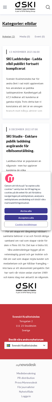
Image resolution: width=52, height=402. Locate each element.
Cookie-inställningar (26, 224)
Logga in (26, 396)
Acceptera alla (26, 217)
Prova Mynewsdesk (26, 382)
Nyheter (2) (8, 36)
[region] (26, 201)
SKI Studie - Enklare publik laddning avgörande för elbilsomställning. (21, 143)
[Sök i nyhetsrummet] (48, 7)
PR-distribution (26, 377)
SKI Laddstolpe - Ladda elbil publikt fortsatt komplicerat (24, 63)
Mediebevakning (26, 373)
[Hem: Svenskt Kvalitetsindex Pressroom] (25, 7)
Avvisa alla (26, 210)
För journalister (26, 387)
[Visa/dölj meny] (5, 7)
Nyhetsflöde (26, 391)
